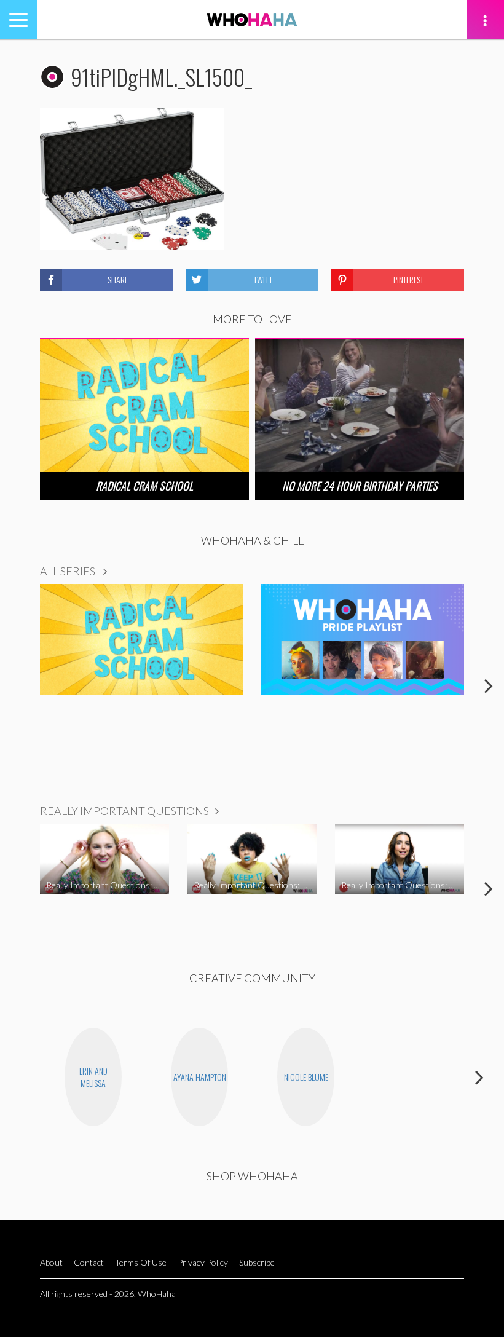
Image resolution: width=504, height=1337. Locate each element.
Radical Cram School (144, 486)
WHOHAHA (252, 19)
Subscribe (257, 1262)
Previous (15, 685)
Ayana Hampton (199, 1076)
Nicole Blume (306, 1076)
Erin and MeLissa (93, 1076)
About (51, 1262)
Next (488, 685)
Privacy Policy (203, 1262)
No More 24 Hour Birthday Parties (360, 486)
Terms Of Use (141, 1262)
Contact (89, 1262)
